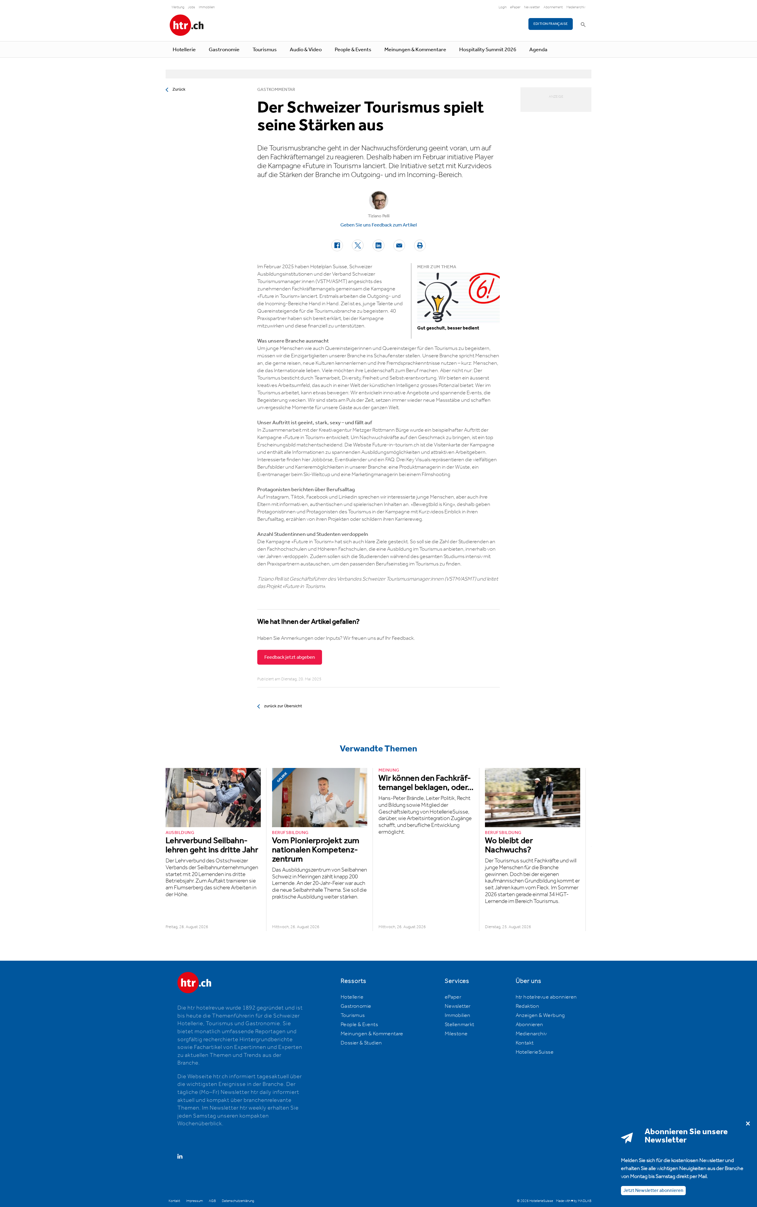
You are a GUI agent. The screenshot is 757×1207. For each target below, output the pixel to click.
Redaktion (527, 1006)
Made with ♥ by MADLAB (573, 1201)
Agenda (538, 50)
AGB (212, 1201)
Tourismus (265, 50)
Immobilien (207, 7)
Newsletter (532, 7)
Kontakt (525, 1043)
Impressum (194, 1201)
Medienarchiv (575, 7)
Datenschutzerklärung (238, 1201)
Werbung (178, 7)
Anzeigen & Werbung (540, 1015)
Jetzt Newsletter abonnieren (653, 1190)
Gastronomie (224, 50)
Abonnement (553, 7)
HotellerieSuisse (535, 1052)
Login (503, 7)
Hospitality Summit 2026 (487, 50)
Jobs (191, 7)
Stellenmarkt (459, 1024)
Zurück (178, 89)
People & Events (353, 50)
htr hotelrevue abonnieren (546, 997)
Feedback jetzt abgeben (289, 657)
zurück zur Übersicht (283, 706)
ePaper (515, 7)
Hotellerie (184, 50)
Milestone (456, 1034)
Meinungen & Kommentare (415, 50)
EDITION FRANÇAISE (550, 24)
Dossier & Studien (361, 1043)
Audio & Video (306, 50)
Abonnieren (529, 1024)
